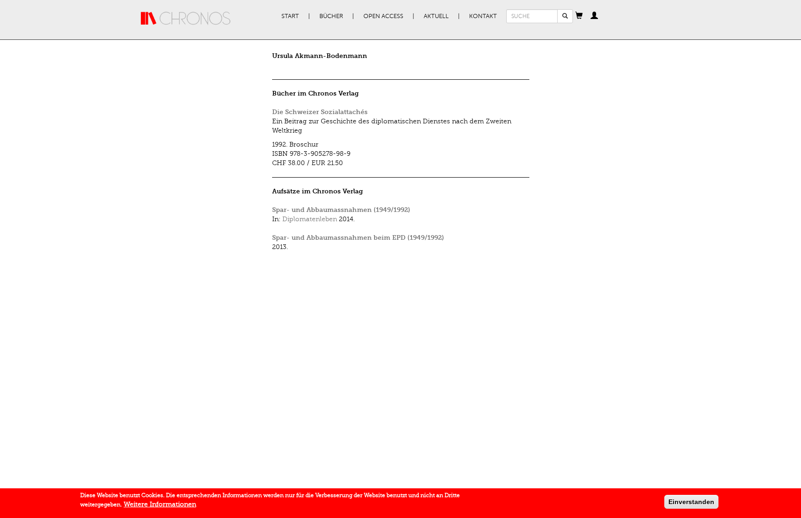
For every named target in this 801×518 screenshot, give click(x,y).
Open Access (383, 16)
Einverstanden (691, 501)
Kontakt (483, 16)
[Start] (185, 18)
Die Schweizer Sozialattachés (320, 112)
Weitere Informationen (160, 504)
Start (290, 16)
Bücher (331, 16)
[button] (579, 16)
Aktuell (436, 16)
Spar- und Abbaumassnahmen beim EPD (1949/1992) (358, 238)
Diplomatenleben (309, 219)
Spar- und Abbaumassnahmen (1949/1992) (341, 210)
